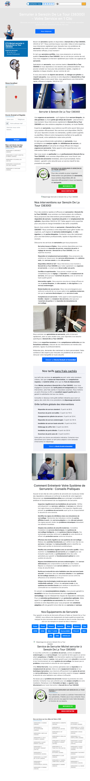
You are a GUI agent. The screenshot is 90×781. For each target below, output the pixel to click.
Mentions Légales (38, 776)
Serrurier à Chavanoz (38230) (77, 762)
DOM (42, 631)
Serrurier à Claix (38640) (58, 756)
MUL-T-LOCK (52, 631)
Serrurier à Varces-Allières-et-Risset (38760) (59, 742)
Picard (43, 626)
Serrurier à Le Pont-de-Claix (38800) (41, 757)
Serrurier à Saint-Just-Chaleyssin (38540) (77, 742)
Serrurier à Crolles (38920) (59, 737)
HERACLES (66, 636)
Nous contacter (67, 191)
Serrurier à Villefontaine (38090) (38, 729)
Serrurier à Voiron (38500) (40, 723)
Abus (68, 626)
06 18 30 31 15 (48, 4)
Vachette (60, 626)
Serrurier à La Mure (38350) (77, 766)
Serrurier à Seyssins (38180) (57, 751)
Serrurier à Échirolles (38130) (14, 160)
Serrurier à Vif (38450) (57, 732)
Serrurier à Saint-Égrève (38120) (40, 743)
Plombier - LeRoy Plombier (53, 778)
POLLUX (76, 631)
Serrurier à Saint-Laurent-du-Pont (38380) (77, 748)
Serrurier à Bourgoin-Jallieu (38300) (13, 164)
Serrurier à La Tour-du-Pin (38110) (59, 747)
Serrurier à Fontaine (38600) (13, 169)
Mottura (77, 626)
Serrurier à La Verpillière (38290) (77, 737)
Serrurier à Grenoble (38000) (13, 151)
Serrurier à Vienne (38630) (58, 765)
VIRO (57, 636)
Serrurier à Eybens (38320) (40, 768)
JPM (50, 636)
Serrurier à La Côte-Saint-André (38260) (78, 728)
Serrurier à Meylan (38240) (40, 734)
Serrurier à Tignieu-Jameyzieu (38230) (59, 760)
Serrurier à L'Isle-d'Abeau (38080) (40, 738)
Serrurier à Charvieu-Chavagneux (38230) (40, 763)
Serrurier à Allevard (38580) (76, 723)
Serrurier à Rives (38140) (76, 732)
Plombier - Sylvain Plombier (66, 776)
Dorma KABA (65, 631)
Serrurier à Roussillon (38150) (58, 728)
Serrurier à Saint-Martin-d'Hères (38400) (15, 155)
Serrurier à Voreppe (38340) (59, 723)
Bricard (51, 626)
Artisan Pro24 (38, 778)
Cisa (84, 626)
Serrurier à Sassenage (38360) (40, 753)
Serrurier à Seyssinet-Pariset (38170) (40, 748)
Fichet (35, 626)
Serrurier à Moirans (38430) (77, 757)
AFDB (35, 631)
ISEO (84, 631)
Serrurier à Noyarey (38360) (77, 753)
